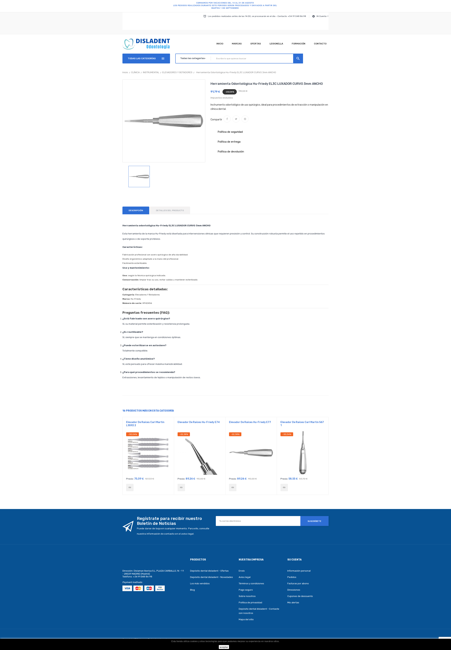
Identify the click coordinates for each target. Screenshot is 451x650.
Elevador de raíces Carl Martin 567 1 (302, 424)
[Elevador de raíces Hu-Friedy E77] (232, 487)
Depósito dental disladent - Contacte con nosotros (259, 611)
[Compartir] (227, 118)
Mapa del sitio (246, 619)
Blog (192, 589)
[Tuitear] (236, 118)
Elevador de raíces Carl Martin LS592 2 (145, 424)
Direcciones (293, 589)
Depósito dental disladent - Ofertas (209, 570)
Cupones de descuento (300, 596)
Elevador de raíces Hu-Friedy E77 (250, 422)
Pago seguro (246, 589)
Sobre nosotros (247, 596)
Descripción (136, 210)
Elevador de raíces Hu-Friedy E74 (199, 422)
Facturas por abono (298, 583)
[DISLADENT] (225, 6)
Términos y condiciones (251, 583)
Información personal (299, 570)
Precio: (130, 478)
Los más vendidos (200, 583)
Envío (242, 570)
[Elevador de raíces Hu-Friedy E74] (181, 487)
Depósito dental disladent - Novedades (211, 577)
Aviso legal (245, 577)
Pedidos (291, 577)
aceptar (224, 647)
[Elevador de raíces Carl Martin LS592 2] (130, 487)
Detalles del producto (170, 210)
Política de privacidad (250, 602)
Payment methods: (132, 582)
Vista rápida (148, 454)
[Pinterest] (245, 118)
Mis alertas (293, 602)
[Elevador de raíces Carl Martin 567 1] (284, 487)
